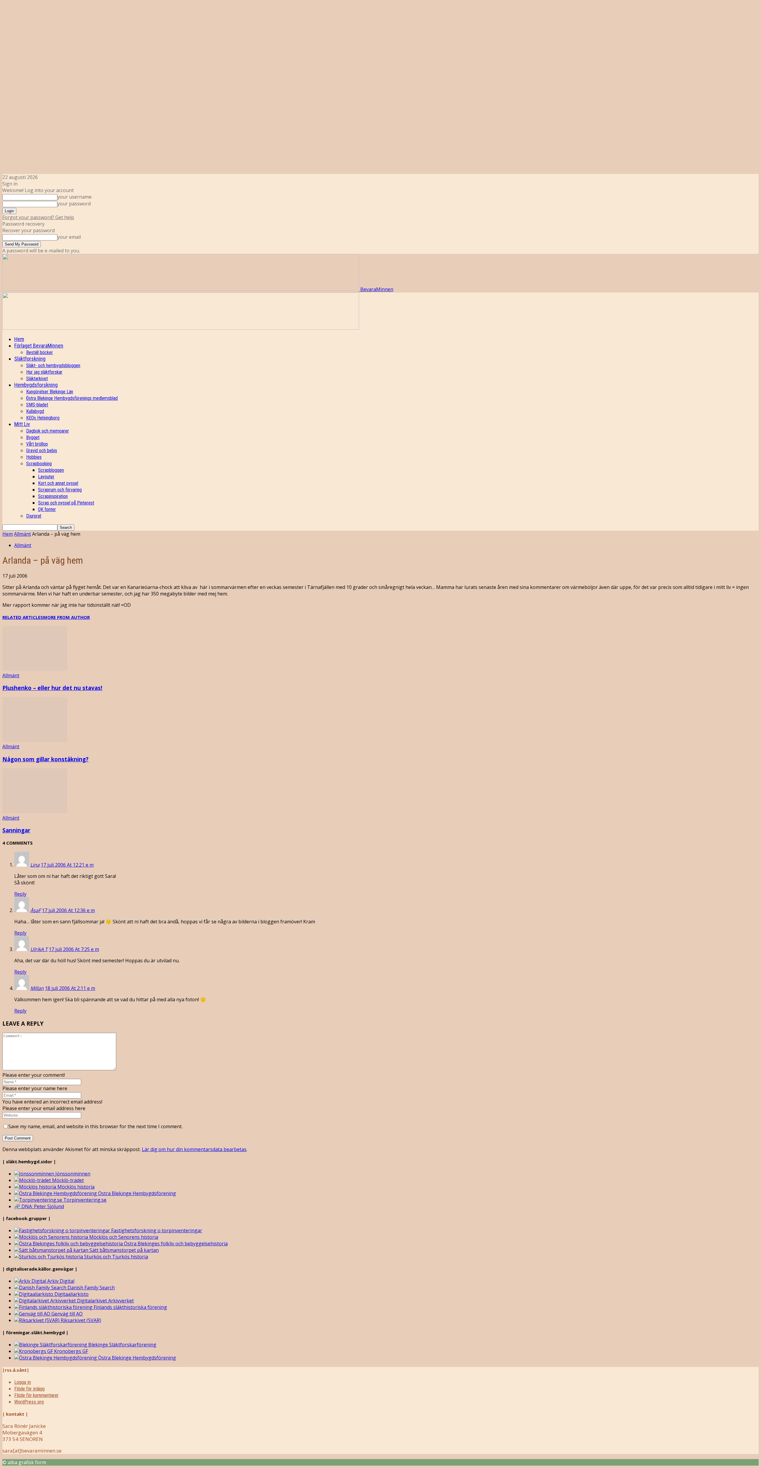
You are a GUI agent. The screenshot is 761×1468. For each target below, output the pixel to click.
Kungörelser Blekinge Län (49, 391)
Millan (37, 988)
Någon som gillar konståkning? (45, 759)
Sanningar (16, 830)
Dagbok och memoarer (47, 431)
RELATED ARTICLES (22, 617)
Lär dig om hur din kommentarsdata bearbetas (194, 1149)
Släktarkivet (37, 378)
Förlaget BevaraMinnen (38, 345)
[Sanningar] (34, 811)
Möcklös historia (75, 1186)
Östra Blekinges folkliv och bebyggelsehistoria (175, 1243)
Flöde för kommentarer (36, 1395)
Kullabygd (35, 411)
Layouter (46, 477)
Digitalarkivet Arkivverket (105, 1300)
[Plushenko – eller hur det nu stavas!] (34, 669)
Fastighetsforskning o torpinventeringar (156, 1230)
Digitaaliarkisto (71, 1294)
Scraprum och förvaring (60, 490)
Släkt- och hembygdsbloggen (53, 365)
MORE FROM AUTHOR (66, 617)
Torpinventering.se (84, 1200)
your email (69, 237)
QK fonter (47, 509)
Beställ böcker (39, 352)
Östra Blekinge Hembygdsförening (136, 1193)
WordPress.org (29, 1402)
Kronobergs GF (70, 1351)
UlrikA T (39, 949)
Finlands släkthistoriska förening (129, 1307)
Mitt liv (22, 424)
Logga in (22, 1382)
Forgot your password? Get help (38, 217)
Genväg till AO (66, 1313)
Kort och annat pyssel (58, 483)
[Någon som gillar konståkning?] (34, 740)
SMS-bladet (37, 405)
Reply (20, 894)
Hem (19, 339)
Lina (35, 865)
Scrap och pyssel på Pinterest (66, 503)
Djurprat (33, 516)
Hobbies (34, 457)
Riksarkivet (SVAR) (80, 1320)
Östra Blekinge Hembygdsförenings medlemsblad (72, 398)
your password (74, 203)
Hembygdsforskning (36, 385)
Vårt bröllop (37, 444)
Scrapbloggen (51, 470)
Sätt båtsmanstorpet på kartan (123, 1250)
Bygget (33, 437)
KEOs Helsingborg (42, 418)
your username (74, 197)
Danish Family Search (90, 1287)
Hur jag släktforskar (44, 372)
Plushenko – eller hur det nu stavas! (52, 687)
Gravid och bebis (41, 450)
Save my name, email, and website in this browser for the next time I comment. (95, 1126)
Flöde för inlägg (29, 1389)
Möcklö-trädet (67, 1180)
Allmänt (22, 534)
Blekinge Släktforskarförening (121, 1344)
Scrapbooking (39, 463)
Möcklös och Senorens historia (123, 1237)
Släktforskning (29, 359)
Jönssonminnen (72, 1173)
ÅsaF (35, 910)
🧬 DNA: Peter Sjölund (39, 1206)
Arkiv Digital (60, 1281)
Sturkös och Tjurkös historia (115, 1256)
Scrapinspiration (53, 496)
